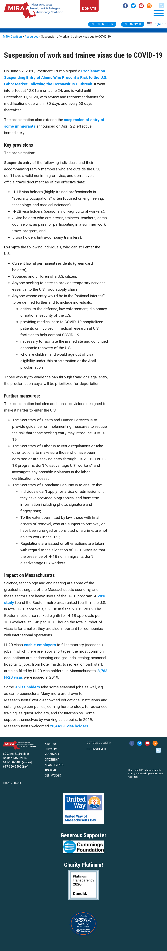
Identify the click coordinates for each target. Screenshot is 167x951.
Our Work (51, 749)
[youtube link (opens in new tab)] (141, 5)
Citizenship (52, 759)
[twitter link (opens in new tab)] (133, 5)
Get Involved (53, 775)
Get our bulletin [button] (102, 24)
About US (51, 743)
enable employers (40, 644)
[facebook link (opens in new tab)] (125, 5)
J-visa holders (27, 687)
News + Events (54, 765)
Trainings (51, 770)
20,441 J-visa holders (69, 726)
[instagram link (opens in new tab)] (149, 5)
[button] (161, 5)
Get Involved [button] (132, 24)
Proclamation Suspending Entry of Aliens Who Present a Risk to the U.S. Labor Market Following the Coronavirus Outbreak (55, 77)
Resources (52, 754)
